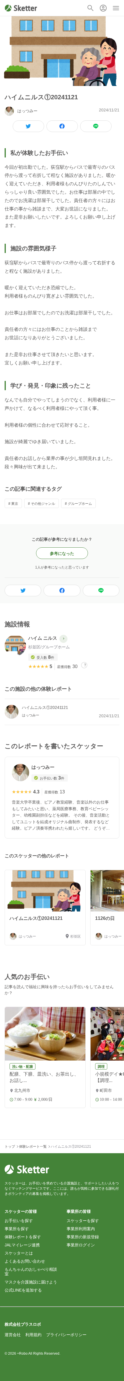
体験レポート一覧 (33, 1147)
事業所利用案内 (81, 1228)
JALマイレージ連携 (22, 1245)
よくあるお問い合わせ (25, 1261)
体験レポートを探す (23, 1237)
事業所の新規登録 (83, 1237)
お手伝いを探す (19, 1220)
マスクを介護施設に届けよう (31, 1282)
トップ (10, 1147)
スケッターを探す (83, 1220)
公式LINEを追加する (23, 1290)
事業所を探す (17, 1228)
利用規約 (33, 1334)
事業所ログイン (81, 1245)
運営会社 (13, 1334)
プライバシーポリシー (66, 1334)
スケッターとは (19, 1253)
